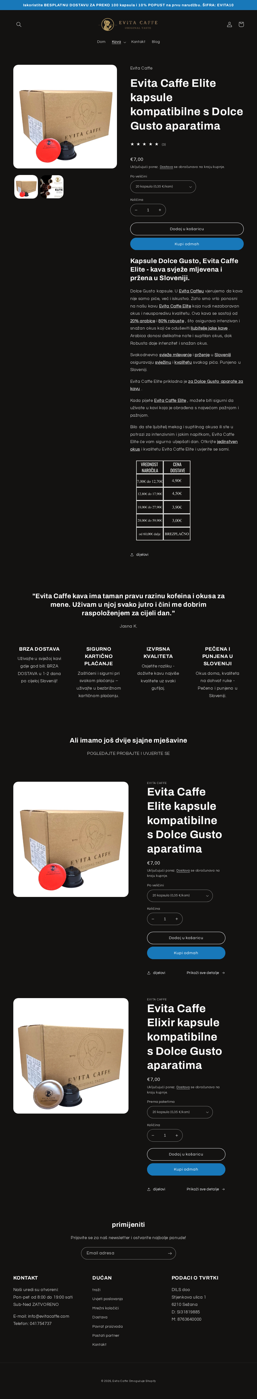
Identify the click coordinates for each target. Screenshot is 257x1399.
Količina (136, 200)
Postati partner (105, 1335)
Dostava (166, 167)
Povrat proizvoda (107, 1326)
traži (96, 1290)
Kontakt (99, 1345)
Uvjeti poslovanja (107, 1299)
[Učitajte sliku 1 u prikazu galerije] (26, 186)
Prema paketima (161, 1102)
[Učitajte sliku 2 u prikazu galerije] (51, 186)
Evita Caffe (120, 1381)
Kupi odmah (187, 244)
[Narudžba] (170, 1253)
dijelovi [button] (142, 555)
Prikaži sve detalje (203, 973)
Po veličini (138, 176)
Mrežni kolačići (105, 1308)
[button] (19, 24)
